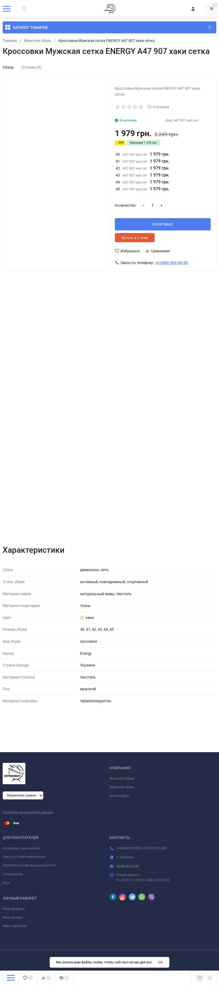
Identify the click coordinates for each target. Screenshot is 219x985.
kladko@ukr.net (127, 866)
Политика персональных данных (28, 812)
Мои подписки (15, 926)
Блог (6, 883)
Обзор (8, 67)
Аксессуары (119, 796)
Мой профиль (14, 909)
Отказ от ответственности (24, 857)
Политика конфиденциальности (29, 865)
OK (160, 962)
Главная (10, 40)
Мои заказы (12, 917)
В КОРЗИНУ (162, 224)
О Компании (13, 874)
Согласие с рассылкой (21, 848)
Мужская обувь (38, 40)
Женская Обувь (122, 778)
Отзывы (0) (32, 67)
